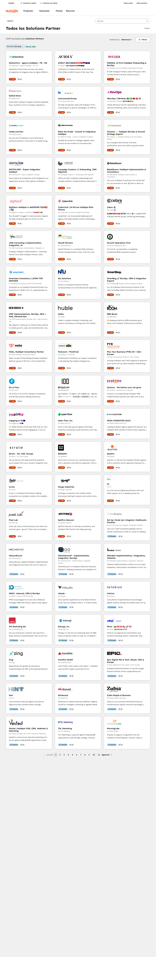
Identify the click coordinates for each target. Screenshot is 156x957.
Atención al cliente (29, 3)
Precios (59, 11)
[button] (147, 28)
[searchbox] (122, 21)
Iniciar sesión (128, 3)
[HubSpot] (12, 11)
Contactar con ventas (50, 3)
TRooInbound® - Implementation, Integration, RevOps (74, 556)
